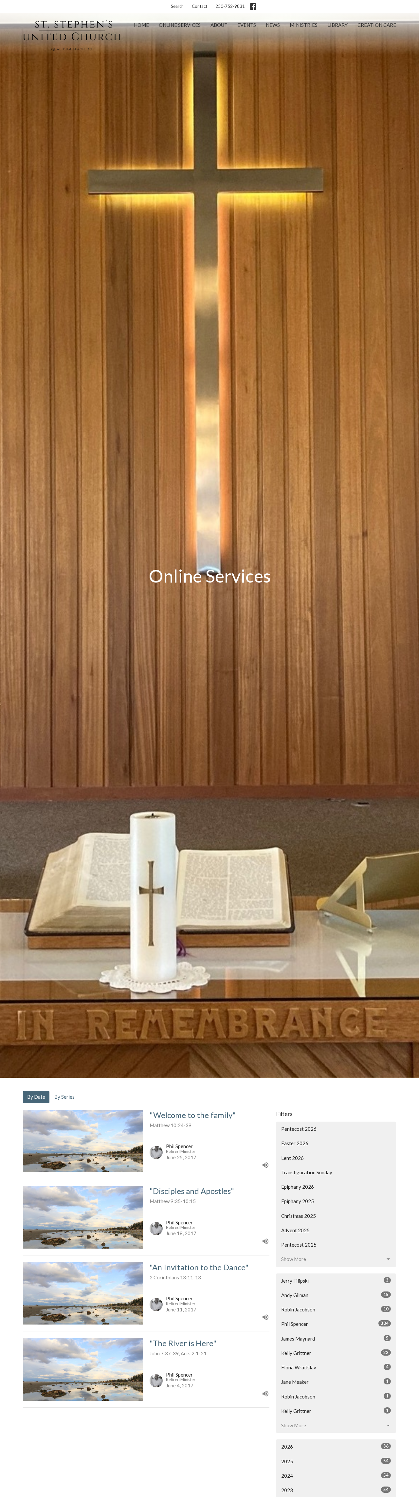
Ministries (304, 25)
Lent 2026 (292, 1158)
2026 (335, 1446)
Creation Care (376, 25)
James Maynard (335, 1338)
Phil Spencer (335, 1324)
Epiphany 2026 (297, 1187)
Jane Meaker (335, 1382)
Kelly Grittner (335, 1353)
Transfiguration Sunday (306, 1172)
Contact (199, 6)
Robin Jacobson (335, 1309)
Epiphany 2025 (297, 1201)
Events (246, 25)
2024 (335, 1475)
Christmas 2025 (298, 1216)
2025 (335, 1461)
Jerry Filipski (335, 1280)
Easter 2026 (294, 1143)
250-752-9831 (230, 6)
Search (177, 6)
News (273, 25)
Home (141, 25)
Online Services (180, 25)
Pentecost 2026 (299, 1129)
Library (337, 25)
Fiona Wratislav (335, 1367)
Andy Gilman (335, 1295)
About (219, 25)
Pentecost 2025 (299, 1245)
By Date (36, 1097)
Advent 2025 (295, 1230)
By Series (64, 1097)
